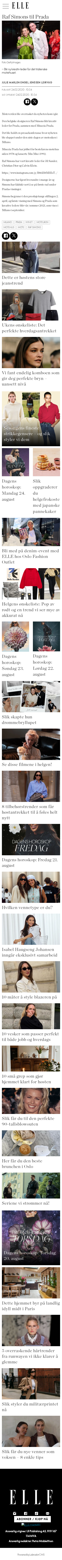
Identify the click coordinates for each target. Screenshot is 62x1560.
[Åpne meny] (5, 5)
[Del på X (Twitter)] (34, 101)
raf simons (34, 227)
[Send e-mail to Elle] (47, 1513)
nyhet (29, 222)
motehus (9, 227)
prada (19, 222)
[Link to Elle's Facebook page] (25, 1513)
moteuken (42, 222)
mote (21, 227)
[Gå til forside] (20, 5)
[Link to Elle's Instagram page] (14, 1513)
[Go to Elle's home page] (31, 1497)
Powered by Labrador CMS (31, 1554)
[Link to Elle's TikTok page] (36, 1513)
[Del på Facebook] (27, 101)
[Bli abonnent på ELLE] (31, 1524)
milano (8, 222)
